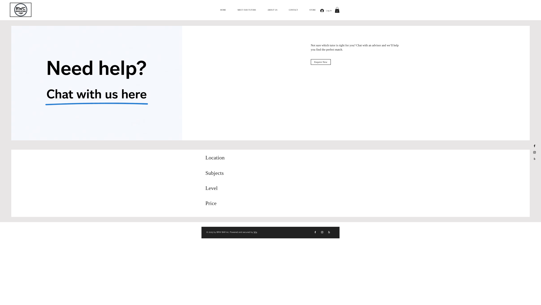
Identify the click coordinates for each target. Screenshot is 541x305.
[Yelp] (329, 232)
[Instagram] (322, 232)
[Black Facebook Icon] (534, 146)
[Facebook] (315, 232)
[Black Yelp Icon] (534, 159)
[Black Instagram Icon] (534, 152)
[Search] (337, 10)
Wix (255, 232)
